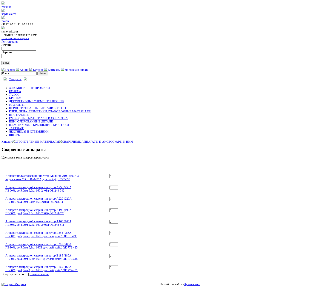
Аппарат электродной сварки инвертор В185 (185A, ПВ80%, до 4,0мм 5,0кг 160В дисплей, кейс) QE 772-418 (41, 257)
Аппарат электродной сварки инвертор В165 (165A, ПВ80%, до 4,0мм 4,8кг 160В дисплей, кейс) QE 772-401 (41, 268)
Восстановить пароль (15, 38)
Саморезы (15, 79)
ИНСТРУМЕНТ (19, 114)
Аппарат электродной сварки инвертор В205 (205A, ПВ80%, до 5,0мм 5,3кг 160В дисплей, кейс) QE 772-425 (41, 246)
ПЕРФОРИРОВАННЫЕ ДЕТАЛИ (31, 121)
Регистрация (9, 41)
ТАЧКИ (14, 94)
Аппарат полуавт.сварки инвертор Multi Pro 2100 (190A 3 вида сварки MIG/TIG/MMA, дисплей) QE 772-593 (42, 177)
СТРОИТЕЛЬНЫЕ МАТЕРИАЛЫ (37, 141)
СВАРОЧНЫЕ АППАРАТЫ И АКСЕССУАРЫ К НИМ (97, 141)
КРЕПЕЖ (15, 98)
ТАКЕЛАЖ (16, 128)
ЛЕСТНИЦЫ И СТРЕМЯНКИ (29, 131)
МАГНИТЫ (16, 104)
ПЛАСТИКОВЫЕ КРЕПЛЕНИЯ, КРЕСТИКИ (39, 124)
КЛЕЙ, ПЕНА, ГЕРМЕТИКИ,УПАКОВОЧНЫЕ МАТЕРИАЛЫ (50, 111)
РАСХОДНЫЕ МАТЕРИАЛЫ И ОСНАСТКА (38, 118)
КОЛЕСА (15, 91)
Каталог (38, 69)
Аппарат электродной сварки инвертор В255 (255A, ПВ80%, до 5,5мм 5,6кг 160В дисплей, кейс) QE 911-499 (41, 234)
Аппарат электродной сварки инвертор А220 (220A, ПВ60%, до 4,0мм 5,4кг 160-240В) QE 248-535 (38, 200)
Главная (10, 69)
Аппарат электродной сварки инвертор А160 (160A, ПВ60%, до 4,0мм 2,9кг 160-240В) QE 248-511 (38, 223)
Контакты (54, 69)
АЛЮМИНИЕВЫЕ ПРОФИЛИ (29, 87)
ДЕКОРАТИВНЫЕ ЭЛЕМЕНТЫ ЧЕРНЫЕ (36, 101)
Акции (24, 69)
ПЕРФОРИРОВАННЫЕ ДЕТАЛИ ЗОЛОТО (37, 108)
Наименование (39, 274)
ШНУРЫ (15, 134)
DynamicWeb (192, 284)
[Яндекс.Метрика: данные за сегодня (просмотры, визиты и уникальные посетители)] (13, 284)
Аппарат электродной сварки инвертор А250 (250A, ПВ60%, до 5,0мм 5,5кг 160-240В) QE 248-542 (38, 189)
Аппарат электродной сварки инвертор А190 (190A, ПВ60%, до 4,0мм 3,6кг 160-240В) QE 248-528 (38, 211)
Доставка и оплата (76, 69)
